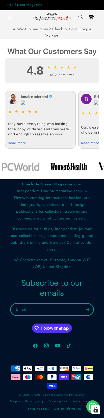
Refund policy (34, 401)
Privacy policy (57, 401)
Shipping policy (38, 409)
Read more (17, 143)
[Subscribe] (87, 309)
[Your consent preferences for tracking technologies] (95, 409)
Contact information (67, 409)
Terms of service (83, 401)
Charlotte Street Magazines (50, 395)
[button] (10, 16)
